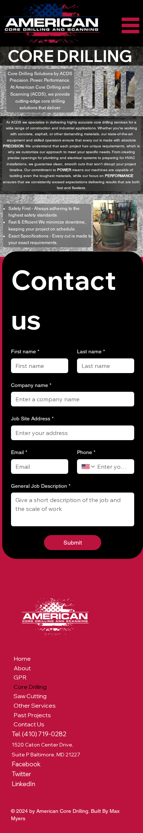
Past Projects (32, 715)
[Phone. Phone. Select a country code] (88, 466)
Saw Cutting (30, 696)
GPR (20, 677)
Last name (91, 351)
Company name (31, 385)
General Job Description (40, 486)
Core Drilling (30, 686)
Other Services (35, 705)
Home (22, 658)
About (22, 668)
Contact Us (29, 724)
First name (25, 351)
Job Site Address (32, 418)
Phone (86, 452)
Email (19, 452)
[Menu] (130, 25)
